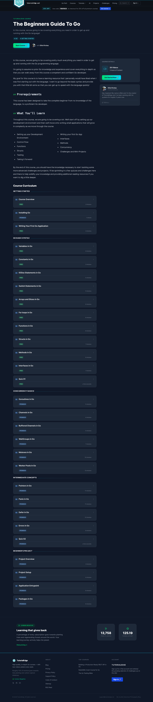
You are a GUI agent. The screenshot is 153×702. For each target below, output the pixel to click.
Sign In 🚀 (117, 679)
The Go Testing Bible (86, 673)
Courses (73, 3)
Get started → (105, 8)
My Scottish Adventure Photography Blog (129, 697)
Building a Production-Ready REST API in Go (92, 665)
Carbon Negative (19, 679)
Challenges (105, 3)
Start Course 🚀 (21, 45)
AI (89, 3)
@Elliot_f (106, 102)
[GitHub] (16, 683)
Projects (96, 3)
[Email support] (20, 683)
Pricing (114, 3)
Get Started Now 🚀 (111, 77)
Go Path (64, 3)
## (14, 94)
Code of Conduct (51, 680)
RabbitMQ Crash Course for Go (89, 670)
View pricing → (22, 645)
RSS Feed (48, 687)
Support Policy (50, 676)
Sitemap (48, 684)
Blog (47, 665)
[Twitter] (13, 683)
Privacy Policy (50, 672)
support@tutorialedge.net (106, 697)
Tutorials (81, 3)
